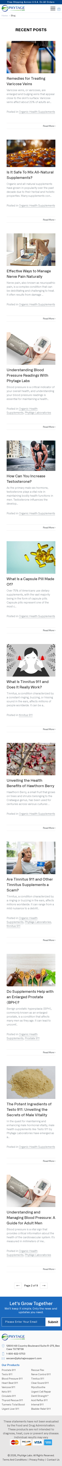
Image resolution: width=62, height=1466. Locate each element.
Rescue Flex (37, 1370)
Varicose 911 (8, 1387)
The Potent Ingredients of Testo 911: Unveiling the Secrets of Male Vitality (29, 1109)
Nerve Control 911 (41, 1374)
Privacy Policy (36, 1459)
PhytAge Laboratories (38, 412)
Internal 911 (37, 1404)
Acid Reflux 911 (39, 1400)
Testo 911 (7, 1374)
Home (5, 15)
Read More (49, 126)
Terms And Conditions (14, 1459)
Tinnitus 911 (37, 1378)
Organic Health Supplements (37, 111)
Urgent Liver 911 (10, 1409)
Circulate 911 (9, 1396)
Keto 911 (6, 1391)
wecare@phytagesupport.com (24, 1358)
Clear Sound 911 (40, 1383)
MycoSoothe (38, 1387)
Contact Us (53, 1459)
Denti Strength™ (40, 1396)
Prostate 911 (32, 1038)
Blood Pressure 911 (12, 1378)
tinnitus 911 (26, 715)
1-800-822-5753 (15, 1353)
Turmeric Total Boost (13, 1404)
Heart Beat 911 (10, 1383)
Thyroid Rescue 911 (12, 1400)
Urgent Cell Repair (41, 1391)
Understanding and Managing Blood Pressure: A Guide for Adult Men (31, 1217)
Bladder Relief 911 (41, 1409)
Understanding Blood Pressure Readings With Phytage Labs (27, 375)
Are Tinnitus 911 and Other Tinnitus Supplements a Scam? (30, 884)
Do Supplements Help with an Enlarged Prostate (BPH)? (30, 997)
